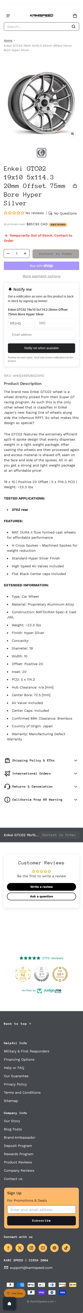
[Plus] (25, 253)
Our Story (12, 1121)
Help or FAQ (14, 1068)
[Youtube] (43, 1248)
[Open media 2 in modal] (41, 102)
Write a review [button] (41, 887)
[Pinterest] (54, 1248)
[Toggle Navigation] (8, 16)
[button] (41, 26)
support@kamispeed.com (31, 1268)
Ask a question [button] (41, 896)
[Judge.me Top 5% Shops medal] (41, 974)
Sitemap (11, 1101)
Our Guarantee (16, 1076)
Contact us (13, 1179)
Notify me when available (41, 348)
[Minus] (8, 253)
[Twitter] (19, 1248)
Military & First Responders (26, 1051)
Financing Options (19, 1059)
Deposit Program (18, 1146)
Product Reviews (18, 1162)
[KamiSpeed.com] (41, 16)
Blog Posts (13, 1129)
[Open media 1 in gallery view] (41, 152)
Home (8, 40)
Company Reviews (19, 1170)
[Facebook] (8, 1248)
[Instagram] (31, 1248)
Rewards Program (18, 1154)
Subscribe (41, 1220)
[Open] (9, 1303)
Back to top (15, 1024)
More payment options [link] (41, 276)
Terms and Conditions (22, 1092)
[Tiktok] (66, 1248)
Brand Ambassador (19, 1137)
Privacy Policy (15, 1084)
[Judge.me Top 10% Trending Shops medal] (60, 974)
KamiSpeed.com (42, 1301)
